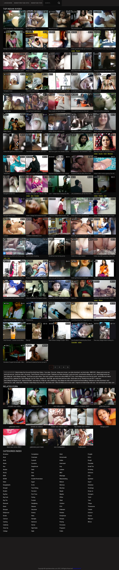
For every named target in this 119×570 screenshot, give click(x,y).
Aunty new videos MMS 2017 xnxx (64, 376)
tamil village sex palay (19, 376)
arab (5, 258)
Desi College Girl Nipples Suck (12, 380)
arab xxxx (98, 378)
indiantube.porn (36, 3)
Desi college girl (25, 378)
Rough (78, 51)
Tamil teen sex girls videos (34, 376)
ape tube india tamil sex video (61, 378)
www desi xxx (37, 380)
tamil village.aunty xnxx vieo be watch (86, 376)
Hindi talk (49, 378)
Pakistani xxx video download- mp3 (99, 380)
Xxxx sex (53, 372)
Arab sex (44, 380)
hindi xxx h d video (45, 374)
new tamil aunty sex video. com (105, 382)
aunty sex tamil (73, 374)
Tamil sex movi (8, 378)
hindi (105, 153)
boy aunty (27, 374)
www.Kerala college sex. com (87, 374)
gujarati (51, 376)
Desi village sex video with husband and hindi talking (73, 380)
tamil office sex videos (104, 376)
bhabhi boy (53, 380)
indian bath (19, 382)
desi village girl (8, 376)
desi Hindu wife (50, 382)
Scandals (74, 342)
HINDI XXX (93, 372)
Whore (101, 300)
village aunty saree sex (103, 372)
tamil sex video (19, 374)
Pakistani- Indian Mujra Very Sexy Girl (34, 382)
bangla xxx (43, 378)
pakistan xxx (17, 378)
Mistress (110, 153)
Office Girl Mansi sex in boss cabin (65, 382)
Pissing (101, 196)
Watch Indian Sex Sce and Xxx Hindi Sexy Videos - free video (32, 372)
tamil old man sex (9, 374)
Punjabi (36, 196)
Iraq (9, 258)
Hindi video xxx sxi (76, 378)
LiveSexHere (8, 3)
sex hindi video (85, 372)
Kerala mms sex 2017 (88, 378)
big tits (101, 153)
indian (73, 51)
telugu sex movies (62, 372)
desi (32, 196)
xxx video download (74, 372)
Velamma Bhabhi (27, 380)
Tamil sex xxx (8, 382)
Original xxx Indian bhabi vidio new (85, 382)
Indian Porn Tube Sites (21, 3)
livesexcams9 (77, 568)
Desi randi (46, 376)
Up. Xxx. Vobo (35, 378)
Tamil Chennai (35, 374)
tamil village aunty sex (103, 374)
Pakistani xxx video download (60, 374)
